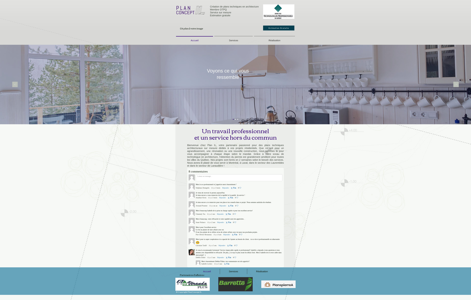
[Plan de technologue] (235, 119)
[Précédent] (15, 84)
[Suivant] (456, 84)
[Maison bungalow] (233, 119)
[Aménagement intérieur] (237, 119)
